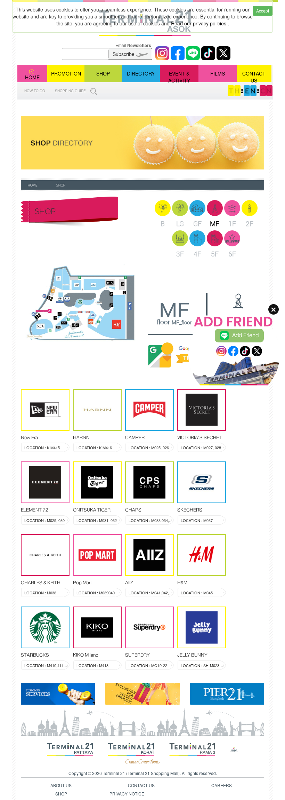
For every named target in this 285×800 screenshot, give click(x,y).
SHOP (103, 73)
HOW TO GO (34, 90)
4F (197, 254)
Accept (262, 11)
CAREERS (221, 785)
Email (133, 45)
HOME (32, 77)
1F (232, 223)
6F (232, 254)
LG (180, 223)
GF (197, 223)
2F (249, 223)
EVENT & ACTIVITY (179, 76)
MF (214, 223)
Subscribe (124, 53)
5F (215, 254)
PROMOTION (66, 73)
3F (180, 254)
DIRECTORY (141, 73)
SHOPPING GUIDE (71, 90)
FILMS (217, 73)
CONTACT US (254, 76)
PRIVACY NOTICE (126, 794)
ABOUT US (61, 785)
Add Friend (245, 335)
